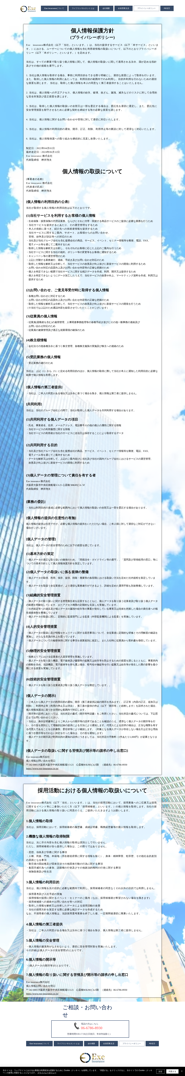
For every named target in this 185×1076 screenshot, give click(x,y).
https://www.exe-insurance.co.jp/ (42, 768)
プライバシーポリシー (46, 1072)
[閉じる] (181, 1071)
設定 (160, 1071)
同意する (172, 1071)
